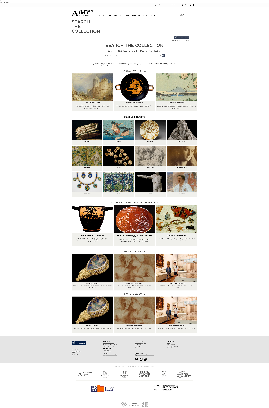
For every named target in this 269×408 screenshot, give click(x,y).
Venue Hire (170, 348)
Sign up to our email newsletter (144, 355)
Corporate (106, 355)
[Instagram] (145, 360)
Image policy (139, 344)
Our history (75, 349)
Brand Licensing (171, 344)
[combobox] (131, 55)
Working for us (76, 351)
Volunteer (106, 350)
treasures (111, 343)
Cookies (137, 348)
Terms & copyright (140, 343)
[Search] (195, 18)
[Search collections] (163, 55)
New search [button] (119, 59)
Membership (107, 351)
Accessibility (138, 346)
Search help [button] (149, 59)
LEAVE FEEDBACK (182, 37)
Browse (142, 59)
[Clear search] (160, 55)
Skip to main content (5, 2)
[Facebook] (141, 360)
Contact (74, 356)
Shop (168, 343)
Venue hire (75, 354)
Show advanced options (130, 59)
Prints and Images (172, 346)
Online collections (108, 346)
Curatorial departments (110, 344)
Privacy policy (139, 341)
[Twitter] (137, 360)
